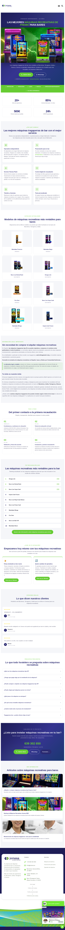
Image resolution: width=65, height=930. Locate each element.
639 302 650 (32, 743)
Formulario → (46, 751)
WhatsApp (41, 74)
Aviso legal (32, 884)
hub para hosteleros (45, 395)
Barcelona (10, 86)
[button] (59, 5)
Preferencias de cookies (32, 895)
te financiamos (39, 154)
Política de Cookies (32, 888)
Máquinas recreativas (49, 861)
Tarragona (21, 86)
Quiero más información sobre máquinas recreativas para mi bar (32, 532)
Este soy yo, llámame (11, 580)
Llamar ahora (27, 74)
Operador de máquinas (49, 867)
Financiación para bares (50, 864)
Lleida (30, 86)
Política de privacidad (32, 892)
